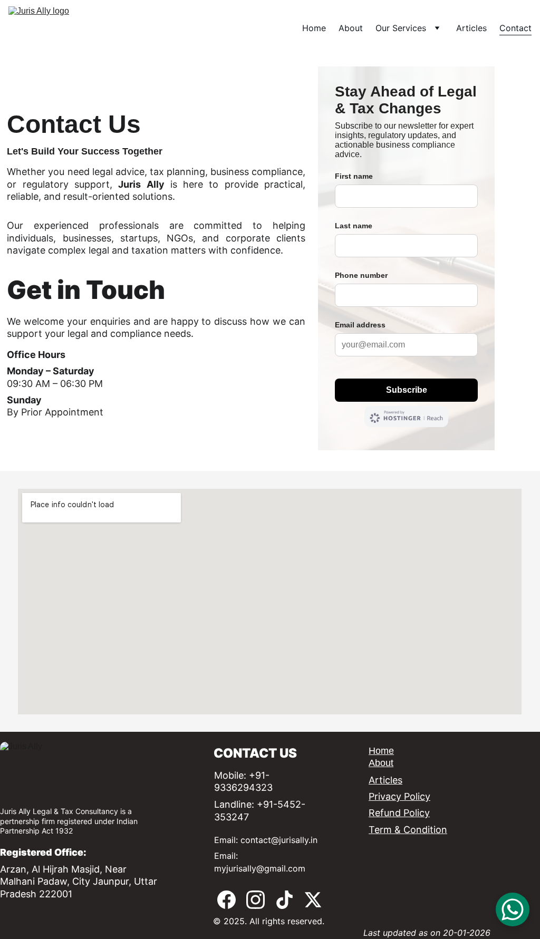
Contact (515, 28)
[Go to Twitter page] (313, 899)
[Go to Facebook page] (226, 899)
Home (314, 28)
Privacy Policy (399, 796)
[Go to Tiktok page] (284, 899)
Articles (471, 28)
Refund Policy (399, 812)
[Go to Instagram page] (255, 899)
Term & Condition (408, 829)
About (351, 28)
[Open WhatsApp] (512, 909)
